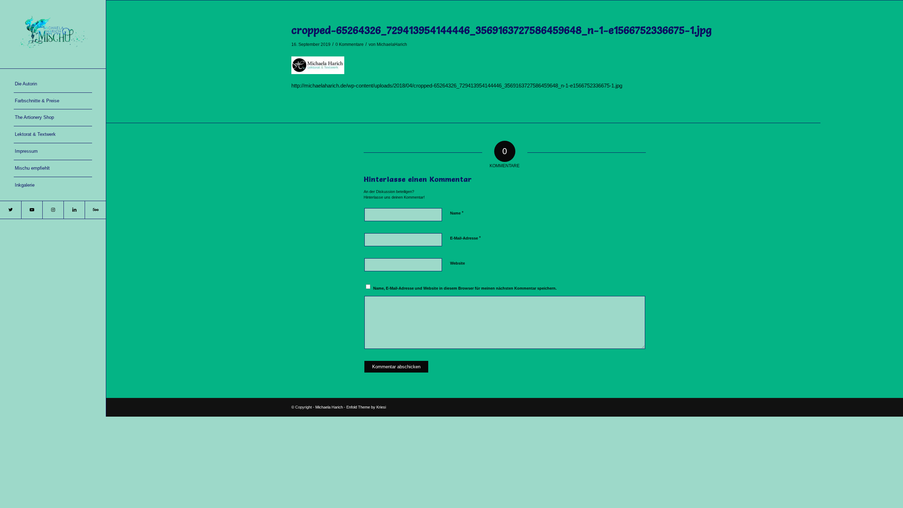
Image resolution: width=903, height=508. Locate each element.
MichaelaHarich (392, 44)
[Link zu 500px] (95, 210)
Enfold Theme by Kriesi (366, 407)
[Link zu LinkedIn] (74, 210)
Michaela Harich (329, 407)
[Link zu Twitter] (10, 210)
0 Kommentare (349, 44)
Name (456, 213)
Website (457, 263)
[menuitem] (53, 84)
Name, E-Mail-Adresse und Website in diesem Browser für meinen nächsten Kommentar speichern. (465, 288)
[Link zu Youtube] (31, 210)
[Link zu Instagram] (52, 210)
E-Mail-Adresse (465, 238)
